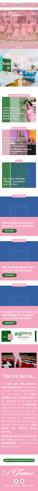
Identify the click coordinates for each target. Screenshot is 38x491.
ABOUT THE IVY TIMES (12, 486)
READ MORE (9, 231)
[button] (33, 14)
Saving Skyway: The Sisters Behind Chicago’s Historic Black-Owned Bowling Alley (14, 113)
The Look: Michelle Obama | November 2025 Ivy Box (14, 181)
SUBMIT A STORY (27, 486)
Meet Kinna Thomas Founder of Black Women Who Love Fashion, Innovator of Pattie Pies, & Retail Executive (14, 144)
